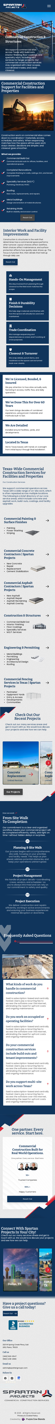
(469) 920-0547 (9, 1356)
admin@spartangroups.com (15, 1368)
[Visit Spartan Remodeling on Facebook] (5, 1378)
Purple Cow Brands (35, 1419)
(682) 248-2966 (9, 1359)
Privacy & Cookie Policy (27, 1415)
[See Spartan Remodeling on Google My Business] (18, 1378)
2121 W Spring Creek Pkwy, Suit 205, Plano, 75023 (16, 1346)
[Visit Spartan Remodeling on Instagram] (12, 1378)
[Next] (48, 763)
